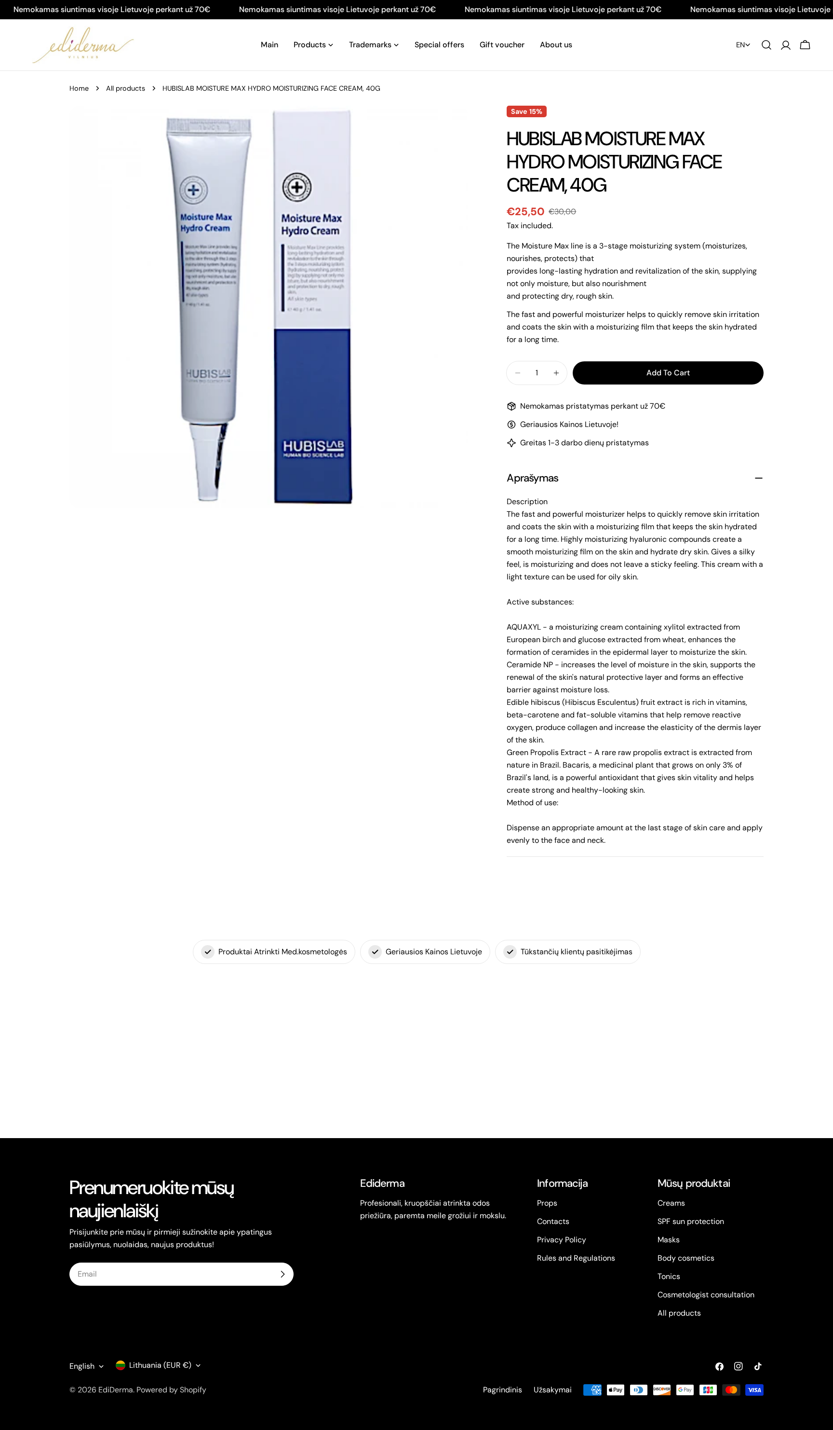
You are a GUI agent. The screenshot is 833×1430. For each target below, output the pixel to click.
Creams (671, 1203)
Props (547, 1203)
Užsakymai (553, 1390)
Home (79, 88)
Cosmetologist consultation (706, 1295)
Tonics (669, 1276)
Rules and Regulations (576, 1258)
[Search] (766, 45)
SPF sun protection (691, 1221)
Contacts (553, 1221)
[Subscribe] (282, 1274)
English (81, 1366)
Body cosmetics (686, 1258)
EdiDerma (115, 1390)
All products (125, 88)
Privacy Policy (561, 1240)
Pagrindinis (502, 1390)
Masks (669, 1240)
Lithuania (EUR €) (160, 1365)
